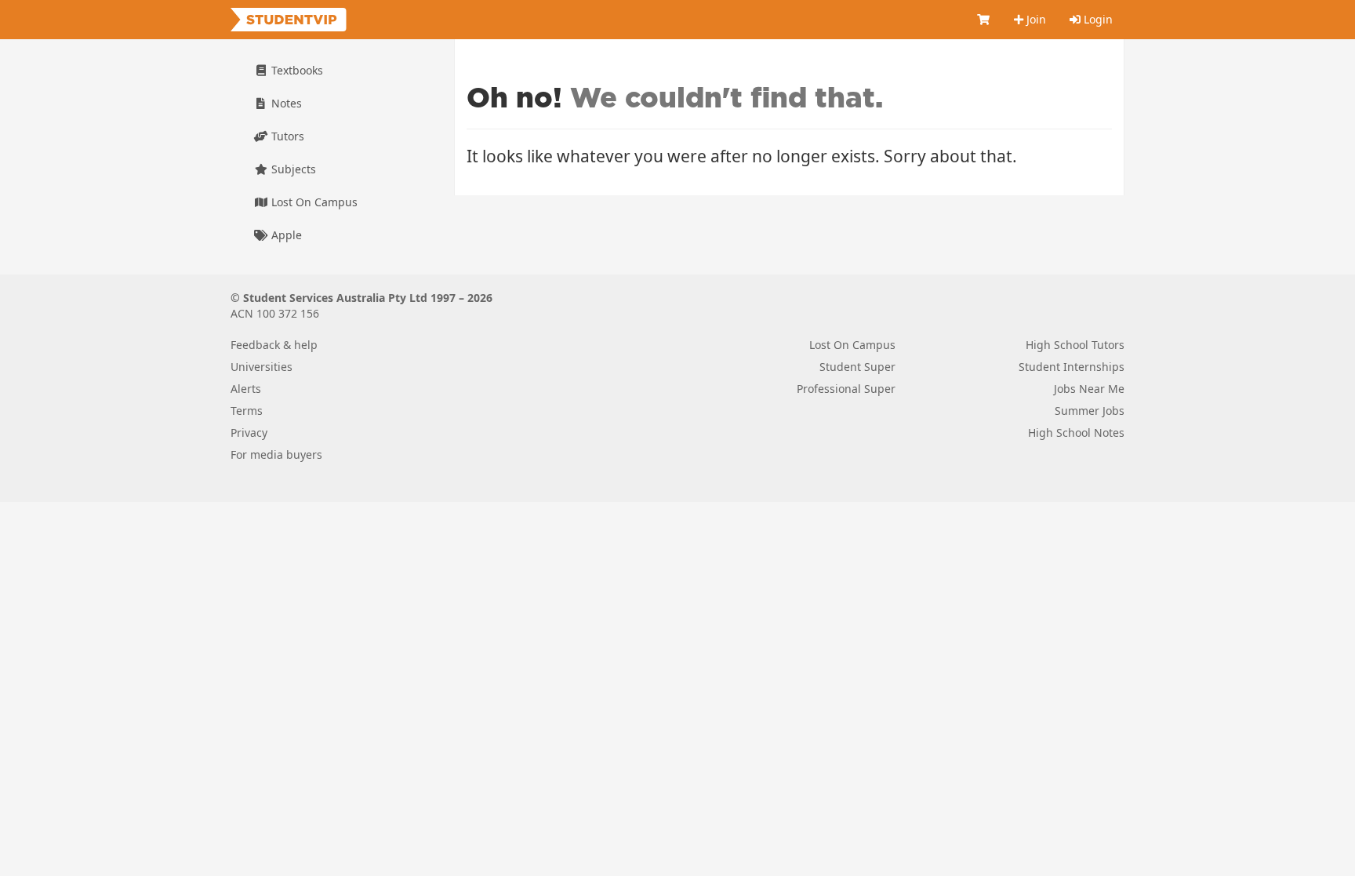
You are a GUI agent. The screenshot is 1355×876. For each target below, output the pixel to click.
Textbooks (295, 70)
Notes (285, 103)
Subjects (292, 169)
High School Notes (1076, 432)
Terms (247, 410)
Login (1097, 19)
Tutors (286, 136)
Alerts (246, 388)
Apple (285, 234)
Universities (261, 366)
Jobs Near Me (1089, 388)
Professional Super (846, 388)
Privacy (249, 432)
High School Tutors (1075, 344)
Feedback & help (274, 344)
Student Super (857, 366)
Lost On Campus (313, 201)
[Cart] (984, 19)
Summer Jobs (1089, 410)
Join (1034, 19)
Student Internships (1071, 366)
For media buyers (276, 454)
